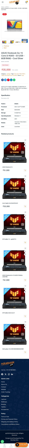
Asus (22, 75)
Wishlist (3, 389)
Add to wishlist (25, 140)
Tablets (3, 407)
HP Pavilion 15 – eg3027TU (9, 239)
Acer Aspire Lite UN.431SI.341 (10, 203)
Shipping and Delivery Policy (9, 421)
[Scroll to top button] (26, 441)
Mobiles (3, 404)
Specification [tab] (5, 95)
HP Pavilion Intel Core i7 (8, 313)
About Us (4, 384)
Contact (3, 387)
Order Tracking (5, 392)
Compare (25, 143)
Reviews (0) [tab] (5, 98)
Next (5, 48)
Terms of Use (5, 416)
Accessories (5, 409)
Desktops (4, 402)
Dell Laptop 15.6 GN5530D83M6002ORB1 (13, 349)
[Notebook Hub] (14, 2)
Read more (25, 170)
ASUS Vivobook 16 (7, 167)
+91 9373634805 (11, 370)
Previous (6, 46)
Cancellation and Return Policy (10, 424)
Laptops (6, 6)
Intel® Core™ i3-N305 (12, 75)
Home (2, 6)
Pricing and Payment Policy (9, 419)
